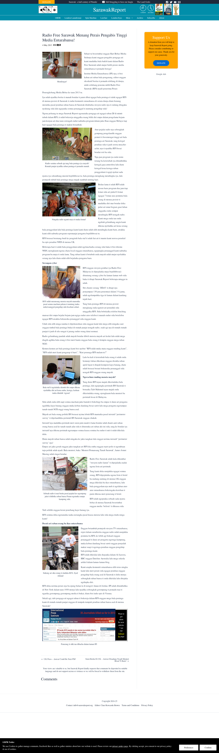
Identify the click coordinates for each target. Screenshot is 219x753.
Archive (140, 17)
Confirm (208, 747)
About (161, 17)
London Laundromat (73, 17)
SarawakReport (109, 9)
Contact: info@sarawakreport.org (79, 705)
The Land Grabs (143, 2)
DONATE (46, 2)
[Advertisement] (161, 118)
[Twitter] (171, 2)
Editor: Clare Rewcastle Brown (107, 705)
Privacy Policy (147, 705)
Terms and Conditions (130, 705)
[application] (131, 17)
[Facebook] (167, 2)
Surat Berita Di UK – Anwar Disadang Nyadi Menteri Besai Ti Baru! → (107, 660)
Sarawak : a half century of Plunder (83, 2)
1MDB (58, 17)
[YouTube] (175, 2)
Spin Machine (90, 17)
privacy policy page (120, 746)
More (128, 17)
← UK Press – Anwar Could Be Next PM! (58, 659)
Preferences (188, 747)
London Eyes (116, 17)
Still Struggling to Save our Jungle (119, 2)
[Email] (179, 2)
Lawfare (104, 17)
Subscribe (151, 17)
